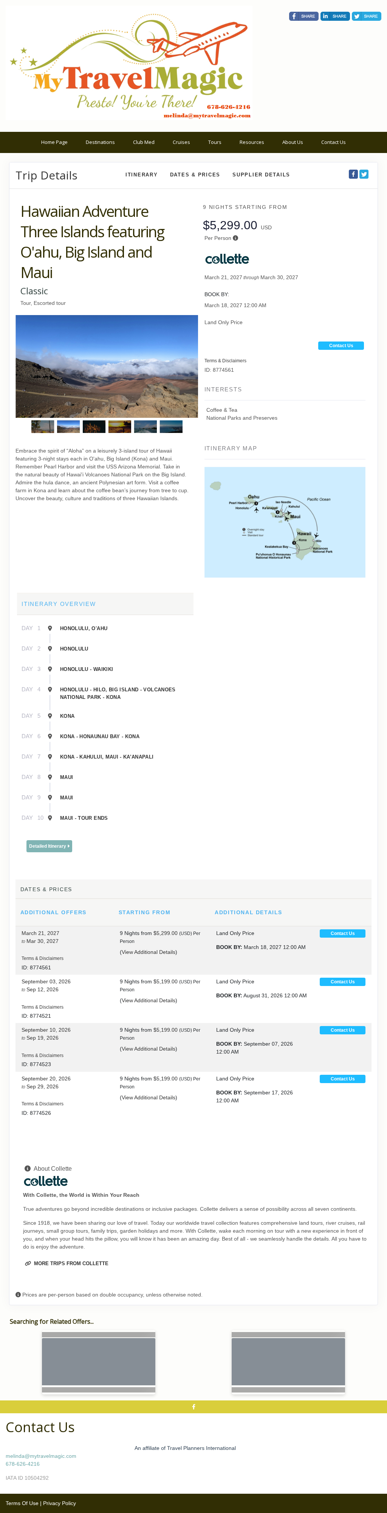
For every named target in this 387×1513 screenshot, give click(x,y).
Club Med (144, 142)
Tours (214, 142)
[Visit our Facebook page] (193, 1406)
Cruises (181, 142)
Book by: (229, 947)
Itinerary (141, 175)
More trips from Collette (70, 1263)
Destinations (100, 142)
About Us (292, 142)
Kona (67, 716)
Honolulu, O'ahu (83, 628)
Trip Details (46, 175)
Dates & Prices (195, 175)
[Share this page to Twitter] (366, 16)
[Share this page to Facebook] (304, 16)
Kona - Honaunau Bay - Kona (99, 736)
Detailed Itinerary (48, 846)
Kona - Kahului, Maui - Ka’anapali (107, 757)
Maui (66, 777)
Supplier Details (261, 175)
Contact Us (333, 142)
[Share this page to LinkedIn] (335, 16)
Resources (252, 142)
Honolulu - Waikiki (86, 669)
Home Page (54, 142)
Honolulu (74, 649)
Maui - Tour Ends (84, 818)
